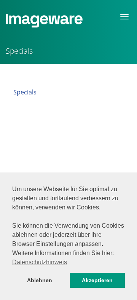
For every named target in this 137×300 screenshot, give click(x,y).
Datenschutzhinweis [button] (39, 262)
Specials (25, 92)
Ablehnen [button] (39, 280)
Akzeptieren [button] (97, 280)
